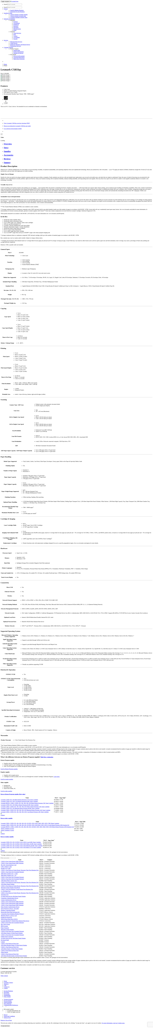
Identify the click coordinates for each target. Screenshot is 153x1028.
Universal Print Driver (19, 57)
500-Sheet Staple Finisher (7, 929)
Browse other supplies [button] (7, 818)
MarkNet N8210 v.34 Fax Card (9, 915)
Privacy (6, 1014)
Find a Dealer (7, 996)
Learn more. (57, 776)
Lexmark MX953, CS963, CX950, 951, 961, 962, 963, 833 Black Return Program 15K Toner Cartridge (27, 803)
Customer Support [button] (8, 47)
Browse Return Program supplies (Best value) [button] (13, 794)
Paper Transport (5, 928)
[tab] (78, 144)
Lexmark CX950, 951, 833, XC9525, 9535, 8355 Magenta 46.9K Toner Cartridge (21, 845)
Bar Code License (5, 924)
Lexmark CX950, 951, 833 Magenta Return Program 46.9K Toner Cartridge (20, 808)
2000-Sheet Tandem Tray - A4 (8, 875)
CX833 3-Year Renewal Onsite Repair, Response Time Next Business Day (20, 882)
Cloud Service (13, 43)
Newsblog (6, 992)
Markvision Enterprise (19, 59)
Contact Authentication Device (8, 900)
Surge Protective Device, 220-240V (10, 908)
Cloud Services (17, 33)
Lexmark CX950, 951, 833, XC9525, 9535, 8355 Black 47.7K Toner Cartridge (21, 847)
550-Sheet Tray (5, 894)
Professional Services (15, 46)
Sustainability (7, 995)
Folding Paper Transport (7, 936)
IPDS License (4, 926)
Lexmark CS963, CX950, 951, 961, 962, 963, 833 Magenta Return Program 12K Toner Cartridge (25, 810)
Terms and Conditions (9, 1016)
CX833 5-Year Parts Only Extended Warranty (12, 935)
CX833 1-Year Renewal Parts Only (10, 947)
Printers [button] (6, 9)
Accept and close (5, 1025)
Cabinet (3, 941)
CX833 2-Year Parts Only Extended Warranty (12, 879)
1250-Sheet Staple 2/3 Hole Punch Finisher (12, 933)
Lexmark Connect (8, 982)
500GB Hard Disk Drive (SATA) (9, 919)
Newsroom (6, 993)
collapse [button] (3, 815)
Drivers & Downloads (19, 56)
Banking (15, 21)
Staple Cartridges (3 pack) (7, 830)
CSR (5, 985)
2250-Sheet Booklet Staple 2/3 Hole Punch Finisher (14, 945)
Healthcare (16, 24)
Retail (14, 30)
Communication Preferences (11, 1005)
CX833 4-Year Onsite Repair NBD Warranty (12, 903)
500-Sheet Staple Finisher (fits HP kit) (10, 887)
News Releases (7, 1003)
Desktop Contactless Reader (8, 910)
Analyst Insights (8, 1002)
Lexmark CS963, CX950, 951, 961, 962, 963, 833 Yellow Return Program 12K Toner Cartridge (25, 806)
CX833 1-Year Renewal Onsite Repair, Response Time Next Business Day (20, 870)
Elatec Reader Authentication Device (10, 907)
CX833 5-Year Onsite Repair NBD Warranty (12, 863)
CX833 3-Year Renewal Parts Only (10, 954)
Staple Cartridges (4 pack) (7, 828)
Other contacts (4, 975)
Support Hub (16, 50)
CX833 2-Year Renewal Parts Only (10, 943)
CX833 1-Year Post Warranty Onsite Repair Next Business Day (17, 889)
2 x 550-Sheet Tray (6, 891)
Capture (15, 36)
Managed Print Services (16, 41)
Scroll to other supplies (6, 791)
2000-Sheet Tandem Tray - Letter (9, 873)
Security (15, 39)
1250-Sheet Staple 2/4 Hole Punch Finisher (12, 948)
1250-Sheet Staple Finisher (7, 884)
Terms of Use (7, 1017)
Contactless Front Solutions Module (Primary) (12, 914)
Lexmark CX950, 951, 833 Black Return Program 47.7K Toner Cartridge (19, 799)
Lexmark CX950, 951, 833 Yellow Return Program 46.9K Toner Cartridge (20, 805)
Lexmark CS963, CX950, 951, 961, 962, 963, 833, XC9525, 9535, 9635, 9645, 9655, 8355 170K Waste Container (30, 823)
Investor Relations (8, 991)
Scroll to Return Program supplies (9, 769)
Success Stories (8, 1000)
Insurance (15, 26)
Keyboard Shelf (5, 940)
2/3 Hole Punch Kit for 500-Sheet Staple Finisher (13, 896)
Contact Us (6, 987)
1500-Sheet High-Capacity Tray (9, 880)
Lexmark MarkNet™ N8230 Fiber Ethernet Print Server (15, 921)
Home (5, 64)
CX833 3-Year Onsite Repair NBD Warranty (12, 905)
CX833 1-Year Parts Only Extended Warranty (12, 872)
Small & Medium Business (17, 10)
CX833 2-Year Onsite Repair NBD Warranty (12, 901)
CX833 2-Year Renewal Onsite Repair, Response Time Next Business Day (20, 886)
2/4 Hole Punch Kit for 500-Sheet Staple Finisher (13, 938)
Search (5, 4)
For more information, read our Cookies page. (113, 1023)
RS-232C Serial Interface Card (8, 865)
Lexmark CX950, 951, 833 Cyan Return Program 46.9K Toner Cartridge (19, 801)
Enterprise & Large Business (17, 11)
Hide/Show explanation (46, 757)
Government (16, 23)
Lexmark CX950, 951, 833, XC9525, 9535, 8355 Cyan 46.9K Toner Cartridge (21, 842)
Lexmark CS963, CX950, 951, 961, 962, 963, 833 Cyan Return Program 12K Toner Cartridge (25, 812)
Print (14, 34)
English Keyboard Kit (6, 917)
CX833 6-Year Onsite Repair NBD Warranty (12, 861)
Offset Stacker (4, 952)
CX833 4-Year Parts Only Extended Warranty (12, 922)
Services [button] (6, 40)
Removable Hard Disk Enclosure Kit (10, 912)
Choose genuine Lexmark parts (18, 16)
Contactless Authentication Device (9, 898)
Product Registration (18, 51)
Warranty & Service (18, 53)
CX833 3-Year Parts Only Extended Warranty (12, 877)
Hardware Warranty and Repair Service (20, 44)
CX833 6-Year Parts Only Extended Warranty (12, 931)
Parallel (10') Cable (6, 868)
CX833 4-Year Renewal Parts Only (10, 950)
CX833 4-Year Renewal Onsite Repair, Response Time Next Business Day (20, 893)
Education (15, 27)
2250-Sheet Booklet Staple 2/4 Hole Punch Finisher (14, 955)
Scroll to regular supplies (7, 779)
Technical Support (8, 999)
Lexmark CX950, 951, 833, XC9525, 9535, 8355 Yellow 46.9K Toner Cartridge (21, 844)
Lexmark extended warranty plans (18, 17)
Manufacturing (17, 29)
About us (6, 984)
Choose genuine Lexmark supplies (19, 14)
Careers (6, 988)
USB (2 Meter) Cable (6, 866)
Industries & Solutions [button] (9, 19)
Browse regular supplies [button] (7, 836)
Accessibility (16, 37)
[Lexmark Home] (14, 1)
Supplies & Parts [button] (8, 13)
